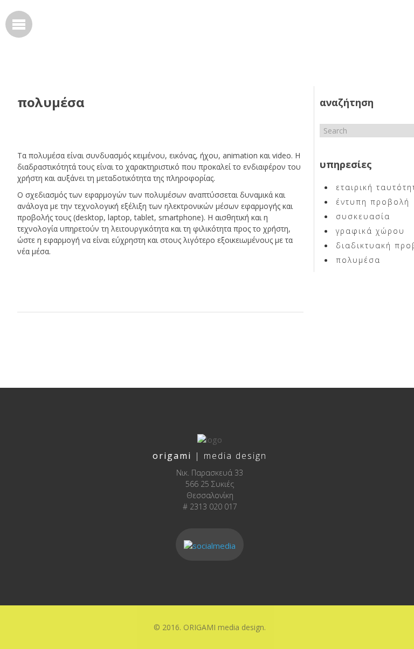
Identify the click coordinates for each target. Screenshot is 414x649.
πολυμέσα (51, 102)
